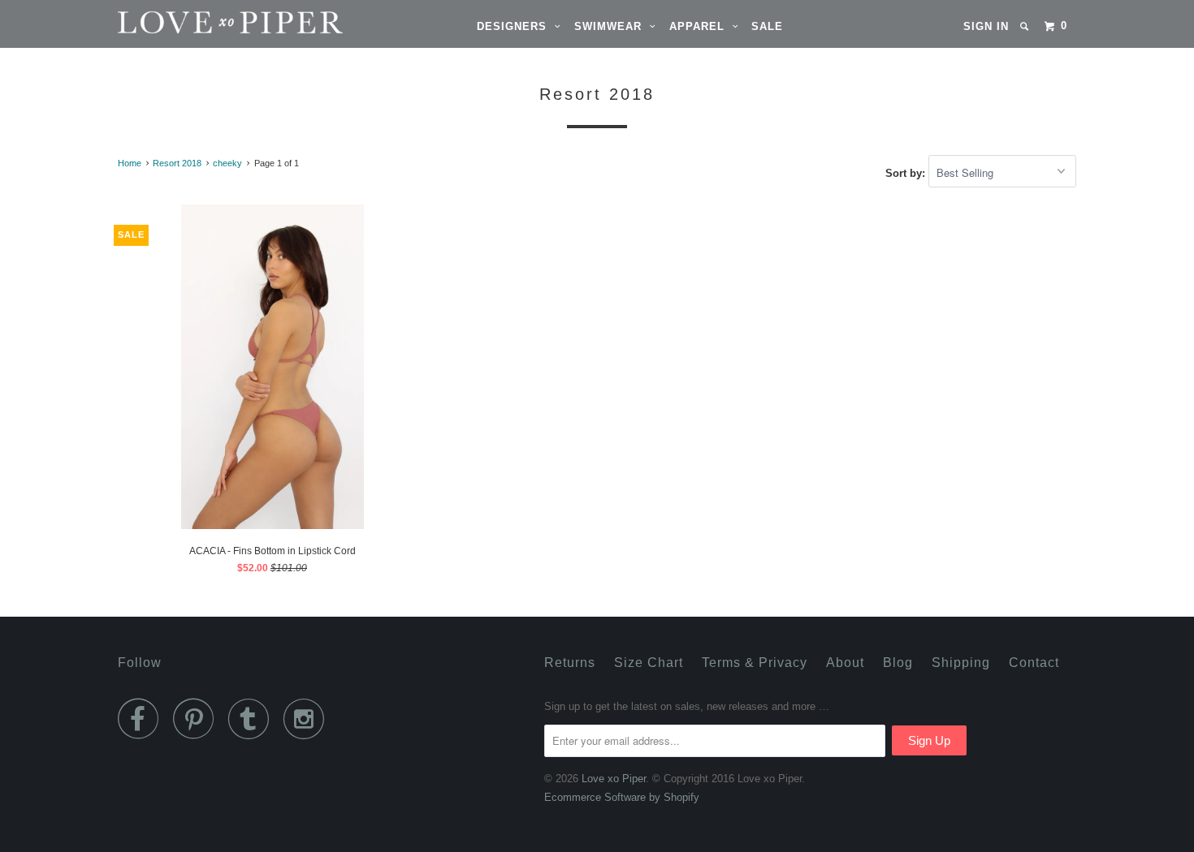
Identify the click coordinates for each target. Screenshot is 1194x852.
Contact (1034, 662)
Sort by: (906, 173)
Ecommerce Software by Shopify (621, 797)
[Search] (1026, 26)
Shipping (961, 662)
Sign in (986, 26)
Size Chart (648, 662)
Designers (516, 26)
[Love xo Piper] (201, 22)
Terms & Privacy (754, 662)
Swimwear (612, 26)
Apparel (701, 26)
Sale (767, 26)
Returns (569, 662)
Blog (898, 662)
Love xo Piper (614, 778)
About (845, 662)
